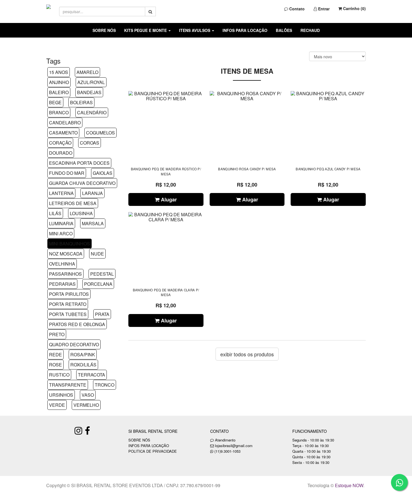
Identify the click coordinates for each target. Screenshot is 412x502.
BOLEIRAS (81, 102)
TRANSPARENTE (67, 385)
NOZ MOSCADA (65, 253)
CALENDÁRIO (92, 112)
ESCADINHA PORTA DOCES (79, 163)
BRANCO (59, 112)
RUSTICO (59, 374)
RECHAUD (310, 30)
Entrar (323, 8)
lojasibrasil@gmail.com (234, 445)
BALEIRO (59, 92)
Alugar (168, 199)
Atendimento (224, 440)
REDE (55, 354)
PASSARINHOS (65, 274)
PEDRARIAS (62, 284)
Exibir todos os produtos (247, 354)
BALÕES (284, 30)
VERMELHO (86, 405)
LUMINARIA (61, 223)
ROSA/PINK (82, 354)
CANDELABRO (65, 122)
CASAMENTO (63, 132)
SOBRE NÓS (104, 30)
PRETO (56, 334)
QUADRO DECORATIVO (74, 344)
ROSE (55, 364)
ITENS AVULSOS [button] (195, 30)
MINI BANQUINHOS (69, 243)
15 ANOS (58, 72)
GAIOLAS (102, 173)
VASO (88, 395)
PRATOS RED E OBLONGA (77, 324)
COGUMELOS (100, 132)
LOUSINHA (81, 213)
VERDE (57, 405)
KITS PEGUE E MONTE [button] (146, 30)
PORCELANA (98, 284)
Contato (296, 8)
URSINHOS (61, 395)
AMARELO (87, 72)
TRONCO (104, 385)
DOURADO (60, 153)
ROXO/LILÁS (83, 364)
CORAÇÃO (60, 143)
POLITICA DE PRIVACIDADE (152, 451)
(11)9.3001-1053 (227, 451)
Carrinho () (354, 8)
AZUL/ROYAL (91, 82)
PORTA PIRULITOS (69, 294)
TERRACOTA (91, 374)
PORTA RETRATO (67, 304)
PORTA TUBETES (68, 314)
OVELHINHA (62, 264)
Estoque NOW (349, 485)
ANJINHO (59, 82)
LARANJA (92, 193)
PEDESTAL (102, 274)
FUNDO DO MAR (66, 173)
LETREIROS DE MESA (72, 203)
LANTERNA (61, 193)
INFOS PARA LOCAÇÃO (245, 30)
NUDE (97, 253)
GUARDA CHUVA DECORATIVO (82, 183)
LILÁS (55, 213)
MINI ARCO (61, 233)
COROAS (89, 143)
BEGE (55, 102)
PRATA (102, 314)
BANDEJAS (89, 92)
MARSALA (93, 223)
